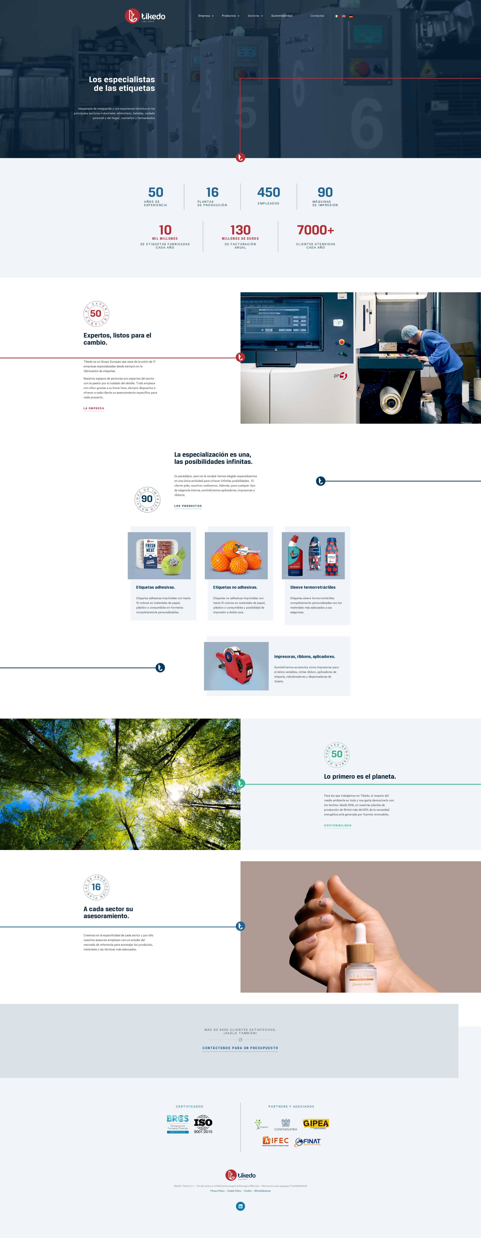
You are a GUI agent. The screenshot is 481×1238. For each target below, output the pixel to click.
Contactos (317, 15)
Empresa (204, 15)
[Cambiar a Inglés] (343, 16)
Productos (229, 15)
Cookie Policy (234, 1191)
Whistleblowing (262, 1191)
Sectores (253, 15)
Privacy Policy (217, 1191)
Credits (248, 1191)
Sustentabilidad (281, 15)
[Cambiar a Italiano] (336, 16)
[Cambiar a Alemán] (351, 16)
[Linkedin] (240, 1206)
